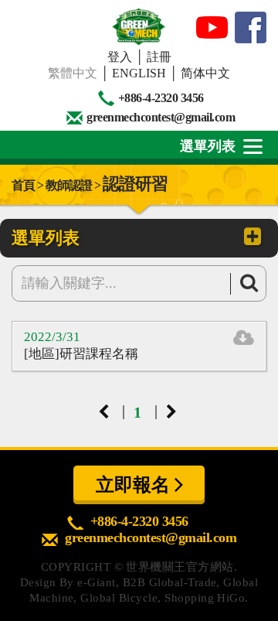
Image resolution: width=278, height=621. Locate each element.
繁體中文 (72, 73)
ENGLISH (139, 73)
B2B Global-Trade (170, 582)
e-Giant (96, 582)
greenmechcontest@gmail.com (160, 117)
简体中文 (205, 73)
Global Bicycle (119, 598)
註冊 (159, 56)
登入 (119, 56)
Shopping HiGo (204, 598)
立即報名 (135, 485)
